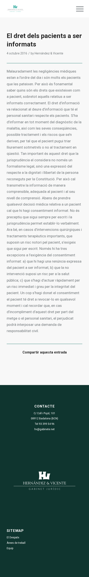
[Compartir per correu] (73, 365)
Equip (10, 548)
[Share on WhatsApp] (35, 365)
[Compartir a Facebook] (16, 365)
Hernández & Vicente (49, 53)
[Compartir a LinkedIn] (54, 365)
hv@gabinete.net (44, 429)
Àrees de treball (16, 542)
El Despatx (13, 537)
